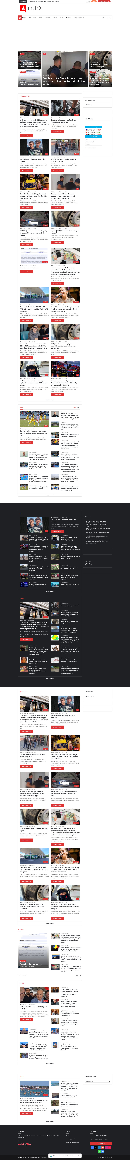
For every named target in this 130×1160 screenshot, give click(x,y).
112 (30, 17)
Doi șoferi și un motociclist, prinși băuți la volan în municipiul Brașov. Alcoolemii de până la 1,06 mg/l (33, 196)
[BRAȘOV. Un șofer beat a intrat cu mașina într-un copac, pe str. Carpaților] (55, 576)
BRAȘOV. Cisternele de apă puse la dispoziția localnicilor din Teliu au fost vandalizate (63, 346)
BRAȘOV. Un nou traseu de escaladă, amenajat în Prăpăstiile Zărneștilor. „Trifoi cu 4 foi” (69, 1104)
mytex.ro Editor (55, 117)
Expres (55, 17)
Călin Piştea (23, 117)
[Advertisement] (65, 32)
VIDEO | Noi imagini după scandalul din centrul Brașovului (41, 1)
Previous (24, 975)
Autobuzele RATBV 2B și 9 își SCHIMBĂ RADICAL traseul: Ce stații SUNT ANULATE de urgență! (34, 309)
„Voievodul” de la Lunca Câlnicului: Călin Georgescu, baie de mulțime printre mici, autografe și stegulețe (38, 1056)
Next (77, 975)
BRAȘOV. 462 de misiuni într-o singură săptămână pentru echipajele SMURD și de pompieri (34, 383)
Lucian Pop (23, 428)
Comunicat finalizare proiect (29, 268)
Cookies (68, 1135)
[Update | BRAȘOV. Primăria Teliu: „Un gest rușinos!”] (55, 621)
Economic (47, 17)
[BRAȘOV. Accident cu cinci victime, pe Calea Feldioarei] (55, 584)
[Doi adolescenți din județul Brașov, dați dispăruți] (100, 60)
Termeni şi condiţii (70, 1139)
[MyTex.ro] (32, 8)
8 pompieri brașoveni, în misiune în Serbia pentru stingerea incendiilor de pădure (38, 577)
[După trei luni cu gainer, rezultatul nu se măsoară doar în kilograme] (29, 60)
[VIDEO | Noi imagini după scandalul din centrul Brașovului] (29, 78)
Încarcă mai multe (50, 400)
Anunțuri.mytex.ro (79, 17)
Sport (34, 17)
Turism (61, 17)
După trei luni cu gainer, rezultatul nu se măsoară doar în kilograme (29, 64)
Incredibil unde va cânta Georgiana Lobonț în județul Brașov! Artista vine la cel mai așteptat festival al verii (65, 309)
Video (94, 1)
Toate (74, 407)
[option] (65, 69)
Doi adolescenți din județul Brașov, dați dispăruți (97, 532)
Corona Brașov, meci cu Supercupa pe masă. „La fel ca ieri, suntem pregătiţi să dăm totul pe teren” (38, 466)
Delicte (22, 71)
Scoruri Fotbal (88, 564)
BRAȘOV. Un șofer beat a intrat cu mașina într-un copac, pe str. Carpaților (69, 577)
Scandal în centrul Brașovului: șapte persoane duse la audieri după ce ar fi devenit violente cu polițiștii (63, 196)
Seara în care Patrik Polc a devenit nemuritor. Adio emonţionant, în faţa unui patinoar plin (69, 488)
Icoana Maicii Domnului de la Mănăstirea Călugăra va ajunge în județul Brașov (38, 661)
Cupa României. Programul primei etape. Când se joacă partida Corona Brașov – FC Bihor (33, 433)
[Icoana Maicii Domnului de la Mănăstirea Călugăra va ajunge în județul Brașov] (24, 660)
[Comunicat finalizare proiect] (33, 950)
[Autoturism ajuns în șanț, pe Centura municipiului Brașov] (55, 557)
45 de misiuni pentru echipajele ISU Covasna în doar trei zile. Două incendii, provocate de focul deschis (64, 383)
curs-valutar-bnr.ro (92, 147)
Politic (40, 17)
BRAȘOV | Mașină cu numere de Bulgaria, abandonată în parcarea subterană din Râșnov (33, 233)
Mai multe (68, 17)
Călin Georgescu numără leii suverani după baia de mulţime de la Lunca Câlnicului (70, 1013)
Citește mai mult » (26, 136)
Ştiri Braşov (23, 692)
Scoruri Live (88, 561)
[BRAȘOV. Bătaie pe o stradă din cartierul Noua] (24, 584)
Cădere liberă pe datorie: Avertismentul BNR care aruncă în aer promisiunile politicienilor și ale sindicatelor (71, 949)
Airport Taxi (87, 563)
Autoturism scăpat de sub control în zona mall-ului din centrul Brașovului (38, 568)
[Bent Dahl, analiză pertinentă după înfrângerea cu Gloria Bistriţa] (55, 435)
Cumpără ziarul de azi (104, 1)
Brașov (24, 17)
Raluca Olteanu (24, 157)
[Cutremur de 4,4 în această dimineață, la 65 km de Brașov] (55, 660)
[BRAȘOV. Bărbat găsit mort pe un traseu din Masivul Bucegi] (55, 567)
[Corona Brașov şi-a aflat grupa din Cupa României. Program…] (24, 487)
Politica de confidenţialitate (72, 1142)
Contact (20, 1140)
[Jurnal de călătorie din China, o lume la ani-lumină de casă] (55, 1095)
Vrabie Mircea (24, 304)
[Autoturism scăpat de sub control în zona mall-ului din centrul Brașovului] (24, 567)
